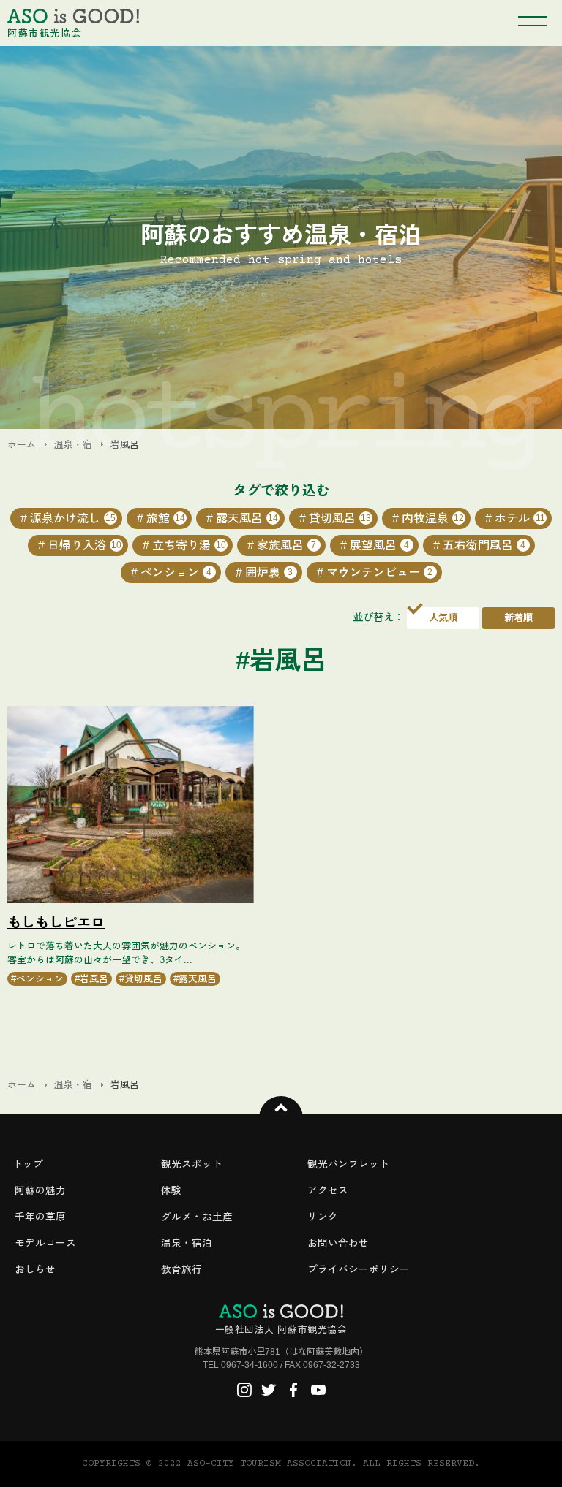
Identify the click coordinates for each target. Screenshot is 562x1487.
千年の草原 (40, 1217)
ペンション (176, 572)
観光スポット (191, 1164)
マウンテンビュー (379, 572)
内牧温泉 (433, 518)
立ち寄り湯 (189, 545)
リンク (322, 1217)
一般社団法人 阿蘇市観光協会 (281, 1329)
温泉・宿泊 (186, 1243)
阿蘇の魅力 (40, 1190)
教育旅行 (181, 1269)
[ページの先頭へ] (281, 1118)
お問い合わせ (338, 1243)
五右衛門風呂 (484, 545)
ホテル (520, 518)
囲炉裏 (269, 572)
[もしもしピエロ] (130, 804)
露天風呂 (247, 518)
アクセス (327, 1190)
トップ (27, 1164)
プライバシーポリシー (358, 1269)
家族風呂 (287, 545)
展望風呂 (380, 545)
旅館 (165, 518)
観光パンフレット (348, 1164)
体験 (171, 1190)
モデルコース (45, 1243)
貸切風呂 (340, 518)
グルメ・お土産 (197, 1217)
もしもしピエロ (56, 922)
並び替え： (378, 617)
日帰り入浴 (84, 545)
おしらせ (35, 1269)
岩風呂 (94, 978)
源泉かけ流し (73, 518)
